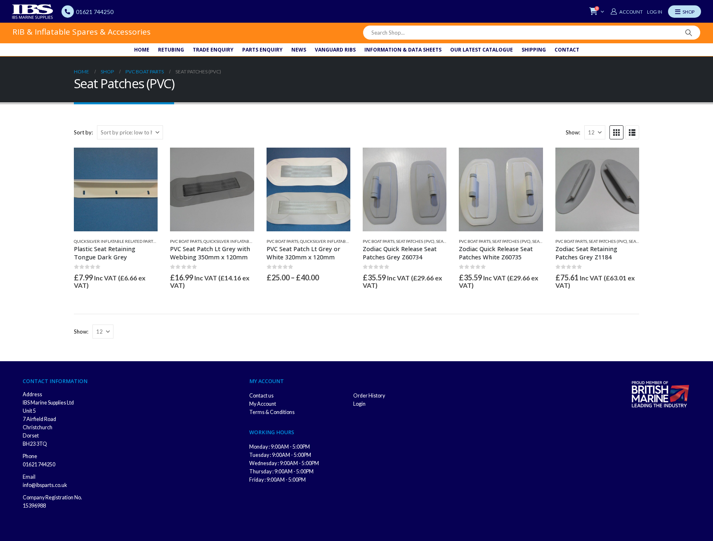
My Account (262, 404)
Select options (336, 161)
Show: (573, 132)
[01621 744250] (67, 11)
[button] (616, 132)
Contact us (261, 396)
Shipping (534, 49)
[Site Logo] (32, 11)
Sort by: (83, 132)
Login (359, 404)
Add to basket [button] (144, 161)
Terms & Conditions (272, 412)
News (298, 49)
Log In (654, 11)
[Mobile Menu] (684, 11)
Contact (567, 49)
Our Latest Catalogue (481, 49)
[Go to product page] (116, 189)
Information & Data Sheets (402, 49)
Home (141, 49)
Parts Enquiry (262, 49)
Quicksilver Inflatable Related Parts (114, 241)
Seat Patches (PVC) (415, 241)
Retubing (171, 49)
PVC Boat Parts (186, 241)
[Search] (688, 33)
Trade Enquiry (213, 49)
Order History (369, 396)
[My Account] (626, 11)
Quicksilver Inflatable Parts (331, 241)
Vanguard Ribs (335, 49)
